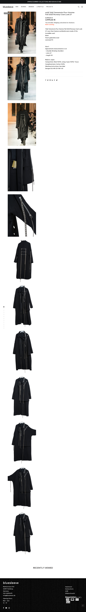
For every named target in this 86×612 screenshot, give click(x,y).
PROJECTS (49, 6)
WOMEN (23, 6)
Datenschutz (69, 589)
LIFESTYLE (40, 6)
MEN (17, 6)
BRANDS (31, 6)
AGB (66, 591)
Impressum (68, 586)
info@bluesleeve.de (9, 595)
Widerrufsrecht (70, 593)
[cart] (82, 7)
